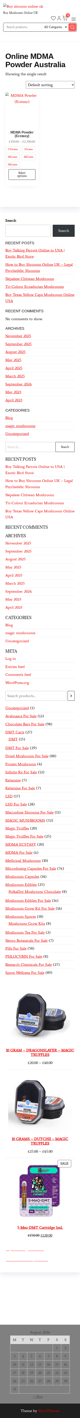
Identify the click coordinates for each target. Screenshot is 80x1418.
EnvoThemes (49, 1410)
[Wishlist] (53, 19)
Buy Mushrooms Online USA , (31, 1280)
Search (10, 220)
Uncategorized (17, 433)
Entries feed (15, 666)
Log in (10, 658)
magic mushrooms (20, 425)
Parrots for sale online (48, 1299)
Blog (9, 417)
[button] (73, 19)
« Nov (38, 1396)
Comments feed (18, 674)
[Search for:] (40, 447)
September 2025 (18, 344)
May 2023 (13, 392)
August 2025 (15, 352)
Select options (22, 174)
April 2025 (13, 368)
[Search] (71, 696)
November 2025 (18, 336)
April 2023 (13, 400)
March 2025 (15, 376)
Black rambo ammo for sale (41, 1311)
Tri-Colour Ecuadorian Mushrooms (34, 286)
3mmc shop (54, 1317)
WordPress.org (17, 682)
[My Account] (59, 19)
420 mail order (37, 1292)
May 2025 (13, 360)
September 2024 (18, 384)
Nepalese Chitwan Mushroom (29, 278)
